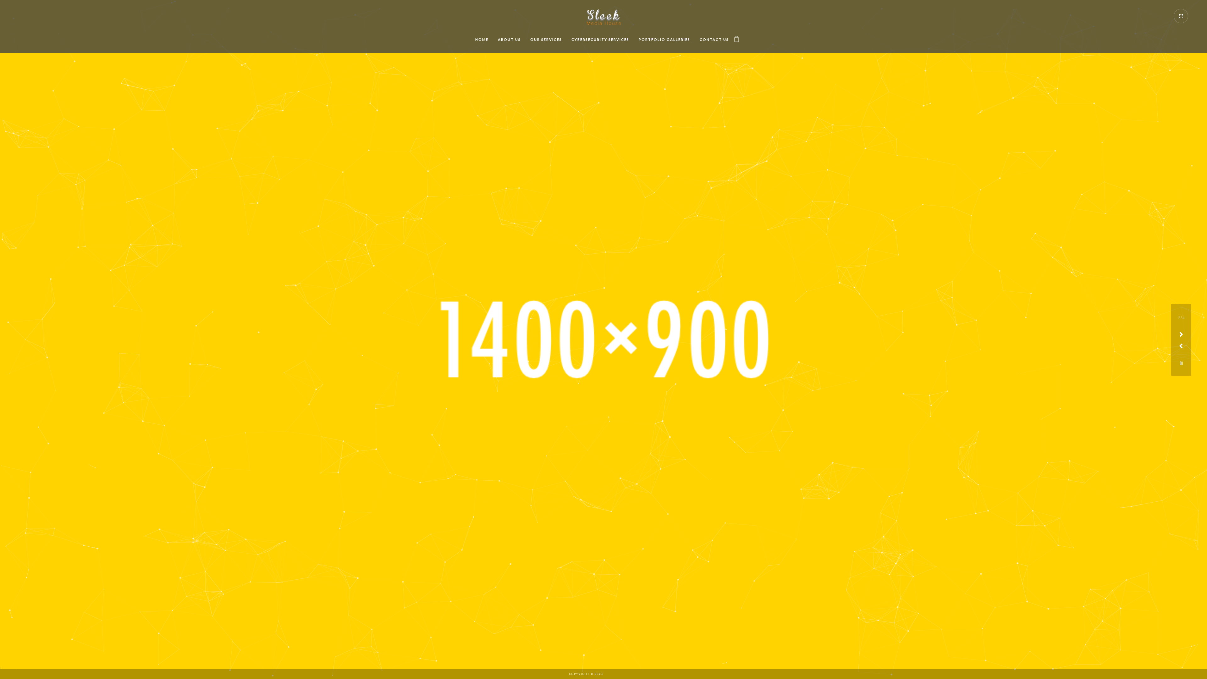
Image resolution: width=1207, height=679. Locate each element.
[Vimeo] (611, 674)
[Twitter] (633, 674)
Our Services (546, 39)
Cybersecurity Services (600, 39)
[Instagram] (622, 674)
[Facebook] (644, 674)
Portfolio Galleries (664, 39)
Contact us (714, 39)
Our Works (603, 361)
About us (509, 39)
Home (481, 39)
